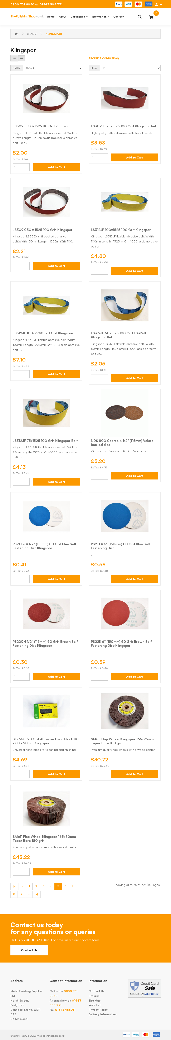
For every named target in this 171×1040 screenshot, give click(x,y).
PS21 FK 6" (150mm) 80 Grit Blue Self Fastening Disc (120, 546)
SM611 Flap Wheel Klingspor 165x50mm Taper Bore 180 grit (44, 839)
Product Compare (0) (104, 58)
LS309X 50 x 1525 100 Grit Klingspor (43, 230)
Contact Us (29, 950)
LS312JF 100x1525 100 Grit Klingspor (121, 230)
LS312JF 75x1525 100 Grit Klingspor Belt (45, 441)
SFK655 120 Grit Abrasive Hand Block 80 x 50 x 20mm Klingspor (46, 741)
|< (14, 886)
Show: (94, 68)
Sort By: (17, 68)
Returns (94, 996)
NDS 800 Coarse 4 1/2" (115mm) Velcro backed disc (122, 443)
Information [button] (99, 16)
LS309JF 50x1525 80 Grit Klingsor (41, 126)
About (63, 16)
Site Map (95, 1000)
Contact (118, 16)
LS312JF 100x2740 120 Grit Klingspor (43, 333)
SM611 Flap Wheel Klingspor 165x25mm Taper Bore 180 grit (122, 741)
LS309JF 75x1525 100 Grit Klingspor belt (124, 126)
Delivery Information (103, 1014)
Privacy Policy (98, 1009)
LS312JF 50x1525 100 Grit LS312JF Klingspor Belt (119, 335)
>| (36, 894)
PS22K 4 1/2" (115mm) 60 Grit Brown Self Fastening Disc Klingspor (45, 643)
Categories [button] (78, 16)
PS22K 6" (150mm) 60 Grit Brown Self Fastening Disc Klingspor (121, 643)
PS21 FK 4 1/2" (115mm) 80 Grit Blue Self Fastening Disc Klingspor (44, 546)
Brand (31, 34)
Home (51, 16)
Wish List (95, 1005)
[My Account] (158, 4)
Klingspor (54, 34)
